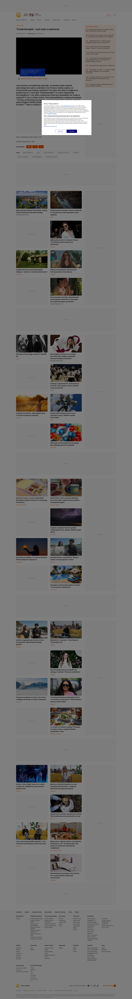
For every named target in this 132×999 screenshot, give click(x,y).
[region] (67, 117)
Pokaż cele (60, 131)
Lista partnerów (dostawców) (50, 126)
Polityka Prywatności (52, 113)
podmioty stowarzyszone (69, 105)
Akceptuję (71, 131)
